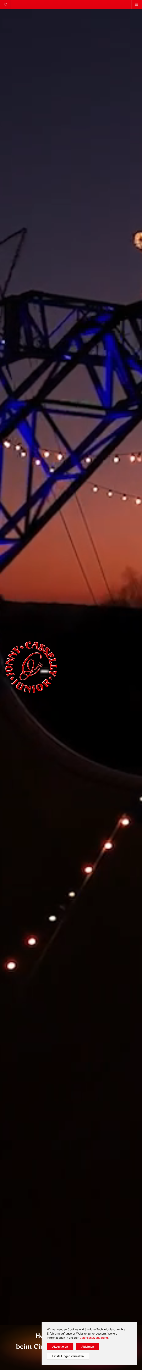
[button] (136, 4)
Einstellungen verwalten (68, 1356)
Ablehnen (87, 1346)
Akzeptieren (60, 1346)
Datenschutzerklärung (93, 1337)
